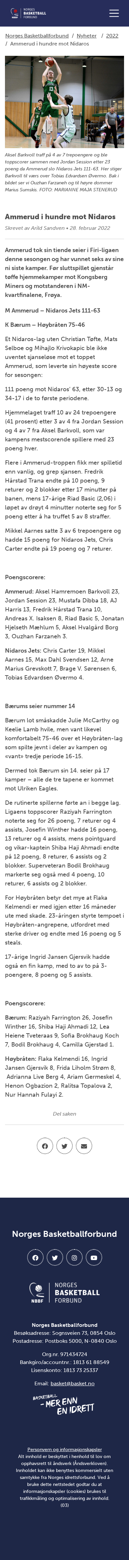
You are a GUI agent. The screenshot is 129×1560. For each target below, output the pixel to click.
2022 (112, 36)
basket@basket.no (73, 1383)
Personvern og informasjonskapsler (64, 1449)
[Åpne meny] (116, 13)
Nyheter (87, 36)
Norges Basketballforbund (37, 36)
